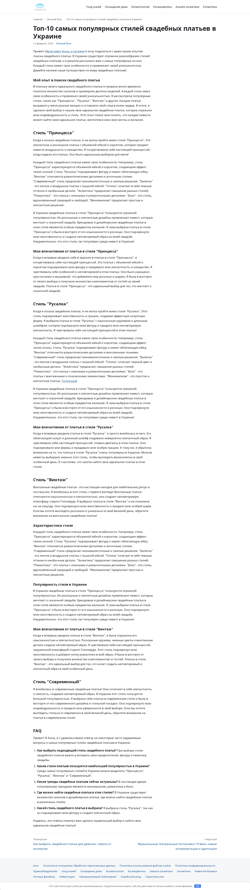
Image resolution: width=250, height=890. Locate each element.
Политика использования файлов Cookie (145, 865)
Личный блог (54, 19)
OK (197, 886)
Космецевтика (162, 7)
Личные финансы (44, 876)
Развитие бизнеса (206, 871)
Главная (38, 19)
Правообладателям (45, 871)
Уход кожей (93, 7)
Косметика (210, 7)
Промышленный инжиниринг (97, 876)
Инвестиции (67, 876)
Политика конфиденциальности (195, 865)
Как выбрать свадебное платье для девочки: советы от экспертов (72, 844)
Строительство (154, 876)
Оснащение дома (116, 7)
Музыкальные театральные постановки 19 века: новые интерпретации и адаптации (177, 844)
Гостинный (69, 381)
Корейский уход (131, 876)
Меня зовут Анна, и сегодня (65, 51)
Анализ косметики (187, 7)
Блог (36, 865)
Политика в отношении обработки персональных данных (79, 865)
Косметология (140, 7)
